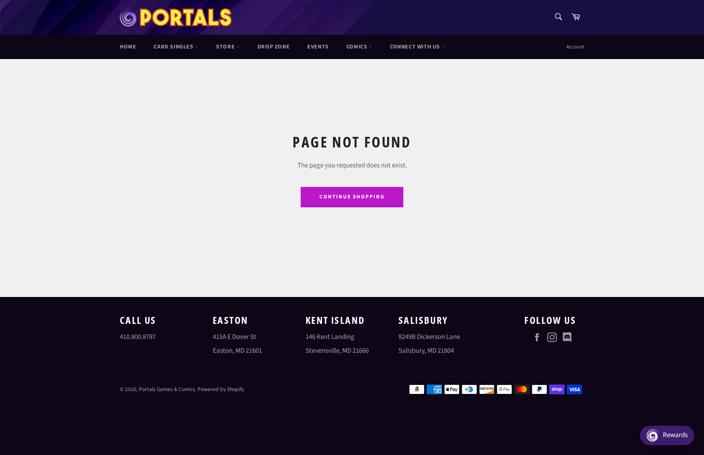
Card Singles (174, 47)
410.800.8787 (138, 337)
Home (128, 47)
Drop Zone (273, 47)
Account (575, 47)
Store (226, 47)
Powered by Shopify (221, 389)
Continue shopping (352, 196)
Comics (357, 47)
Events (318, 47)
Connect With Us (416, 47)
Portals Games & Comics (167, 389)
